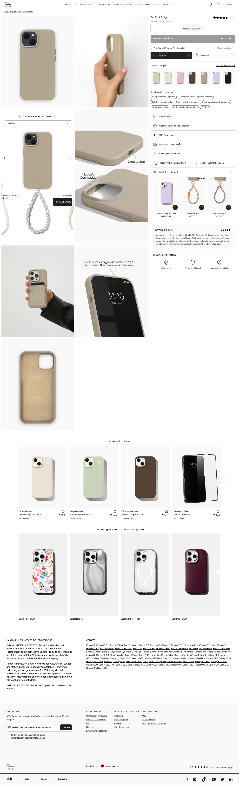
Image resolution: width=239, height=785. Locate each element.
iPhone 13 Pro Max (221, 648)
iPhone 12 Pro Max (132, 652)
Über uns (118, 716)
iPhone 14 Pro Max (179, 648)
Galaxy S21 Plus (202, 661)
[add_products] (175, 207)
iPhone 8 (118, 655)
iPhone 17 (90, 645)
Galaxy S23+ (225, 658)
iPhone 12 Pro (107, 652)
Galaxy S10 (176, 665)
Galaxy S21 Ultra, (219, 661)
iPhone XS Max (213, 652)
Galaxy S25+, (138, 658)
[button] (211, 767)
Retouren (90, 727)
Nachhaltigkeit (121, 720)
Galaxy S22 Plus (134, 661)
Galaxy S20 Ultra (124, 665)
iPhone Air (133, 645)
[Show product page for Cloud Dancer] (168, 77)
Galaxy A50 (152, 665)
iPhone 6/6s (167, 655)
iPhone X (90, 655)
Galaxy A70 (139, 665)
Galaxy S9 (214, 665)
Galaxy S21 (188, 661)
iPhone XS (201, 652)
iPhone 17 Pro (102, 645)
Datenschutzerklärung (35, 737)
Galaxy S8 (91, 668)
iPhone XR (227, 652)
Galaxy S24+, (181, 658)
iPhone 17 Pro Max (118, 645)
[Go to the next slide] (70, 157)
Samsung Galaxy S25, (121, 658)
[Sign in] (211, 4)
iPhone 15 (221, 645)
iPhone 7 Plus (153, 655)
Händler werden (121, 727)
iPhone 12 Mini (149, 652)
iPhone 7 (142, 655)
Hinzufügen (62, 202)
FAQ (88, 723)
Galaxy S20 (92, 665)
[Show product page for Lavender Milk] (215, 77)
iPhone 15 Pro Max (123, 648)
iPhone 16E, (155, 645)
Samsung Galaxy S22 (114, 661)
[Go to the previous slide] (4, 157)
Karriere (117, 723)
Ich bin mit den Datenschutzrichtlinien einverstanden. (28, 736)
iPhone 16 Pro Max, (208, 645)
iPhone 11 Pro (180, 652)
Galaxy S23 (212, 658)
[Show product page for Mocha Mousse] (191, 77)
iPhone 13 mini (93, 652)
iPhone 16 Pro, (177, 645)
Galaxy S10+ (188, 665)
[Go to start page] (7, 4)
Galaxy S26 (213, 655)
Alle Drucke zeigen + (225, 65)
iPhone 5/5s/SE (199, 655)
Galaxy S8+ (102, 668)
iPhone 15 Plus (106, 648)
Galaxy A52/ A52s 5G (171, 661)
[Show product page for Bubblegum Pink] (179, 77)
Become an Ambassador (154, 723)
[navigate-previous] (221, 479)
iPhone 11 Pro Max (165, 652)
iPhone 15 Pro (92, 648)
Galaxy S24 (168, 658)
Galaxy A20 (164, 665)
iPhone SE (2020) (104, 655)
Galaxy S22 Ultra (151, 661)
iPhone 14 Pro (149, 648)
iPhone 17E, (144, 645)
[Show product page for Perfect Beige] (204, 77)
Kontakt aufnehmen (96, 720)
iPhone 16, (166, 645)
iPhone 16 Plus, (192, 645)
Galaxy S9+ (225, 665)
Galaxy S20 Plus (107, 665)
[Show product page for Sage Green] (156, 77)
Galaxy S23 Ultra (94, 661)
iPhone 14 (137, 648)
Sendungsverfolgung (96, 716)
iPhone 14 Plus (163, 648)
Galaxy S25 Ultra (153, 658)
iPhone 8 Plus (130, 655)
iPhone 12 (118, 652)
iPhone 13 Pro (205, 648)
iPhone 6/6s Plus (181, 655)
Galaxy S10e (201, 665)
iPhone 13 (193, 648)
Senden (66, 727)
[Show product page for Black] (227, 77)
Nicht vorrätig (192, 38)
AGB (144, 716)
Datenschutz (148, 720)
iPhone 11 (191, 652)
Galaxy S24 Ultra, (196, 658)
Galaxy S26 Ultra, (101, 658)
